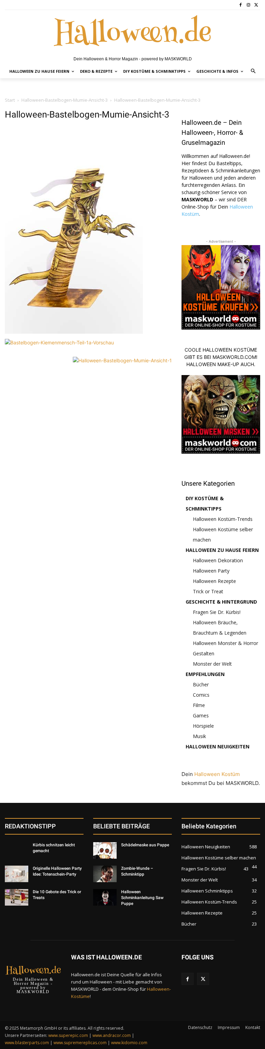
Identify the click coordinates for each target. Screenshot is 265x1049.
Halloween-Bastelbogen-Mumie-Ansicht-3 (64, 100)
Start (10, 100)
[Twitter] (256, 5)
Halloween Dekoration (218, 560)
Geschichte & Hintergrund (221, 601)
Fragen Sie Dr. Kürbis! (217, 612)
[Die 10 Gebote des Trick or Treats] (16, 897)
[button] (253, 71)
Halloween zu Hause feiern (222, 550)
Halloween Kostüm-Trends (223, 519)
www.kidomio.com (129, 1043)
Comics (201, 695)
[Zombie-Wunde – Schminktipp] (105, 874)
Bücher (201, 684)
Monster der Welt (212, 663)
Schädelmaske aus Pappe (145, 845)
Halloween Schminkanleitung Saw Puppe (142, 897)
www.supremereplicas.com (80, 1043)
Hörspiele (203, 726)
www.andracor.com (111, 1035)
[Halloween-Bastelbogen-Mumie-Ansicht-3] (74, 332)
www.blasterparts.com (27, 1043)
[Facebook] (241, 5)
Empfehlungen (205, 674)
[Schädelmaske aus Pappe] (105, 850)
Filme (199, 705)
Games (201, 715)
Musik (199, 736)
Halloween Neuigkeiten (217, 746)
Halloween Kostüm (217, 774)
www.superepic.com (68, 1035)
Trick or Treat (208, 591)
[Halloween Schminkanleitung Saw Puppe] (105, 897)
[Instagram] (248, 5)
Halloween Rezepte (214, 581)
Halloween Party (211, 570)
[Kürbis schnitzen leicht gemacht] (16, 850)
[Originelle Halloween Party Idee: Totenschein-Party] (16, 874)
